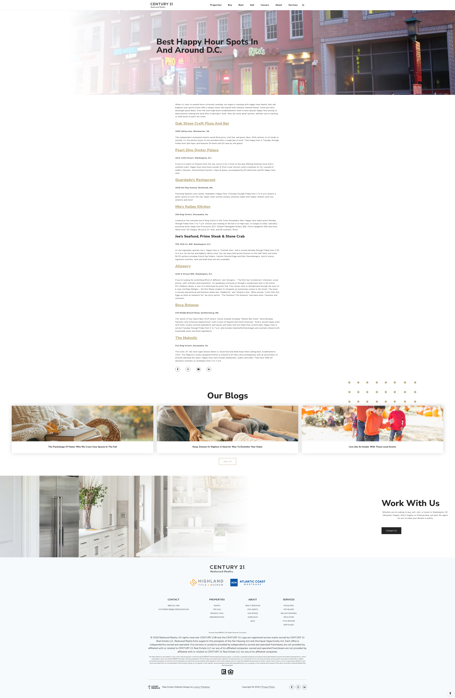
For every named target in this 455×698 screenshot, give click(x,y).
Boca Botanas (187, 305)
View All (227, 461)
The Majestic (186, 337)
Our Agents (252, 609)
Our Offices (253, 613)
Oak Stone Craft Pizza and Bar (202, 123)
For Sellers (289, 609)
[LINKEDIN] (304, 687)
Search (217, 605)
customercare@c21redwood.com (173, 609)
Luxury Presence (201, 687)
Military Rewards (289, 613)
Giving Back (253, 617)
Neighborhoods (217, 617)
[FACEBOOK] (291, 687)
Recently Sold (217, 613)
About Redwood (252, 605)
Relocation (289, 617)
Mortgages (289, 625)
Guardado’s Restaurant (195, 179)
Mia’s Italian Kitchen (192, 206)
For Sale (217, 609)
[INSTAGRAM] (298, 687)
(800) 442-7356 (173, 605)
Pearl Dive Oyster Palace (197, 150)
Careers (265, 5)
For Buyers (289, 605)
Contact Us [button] (391, 530)
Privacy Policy (268, 687)
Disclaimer (242, 633)
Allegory (183, 266)
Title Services (288, 621)
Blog (253, 621)
